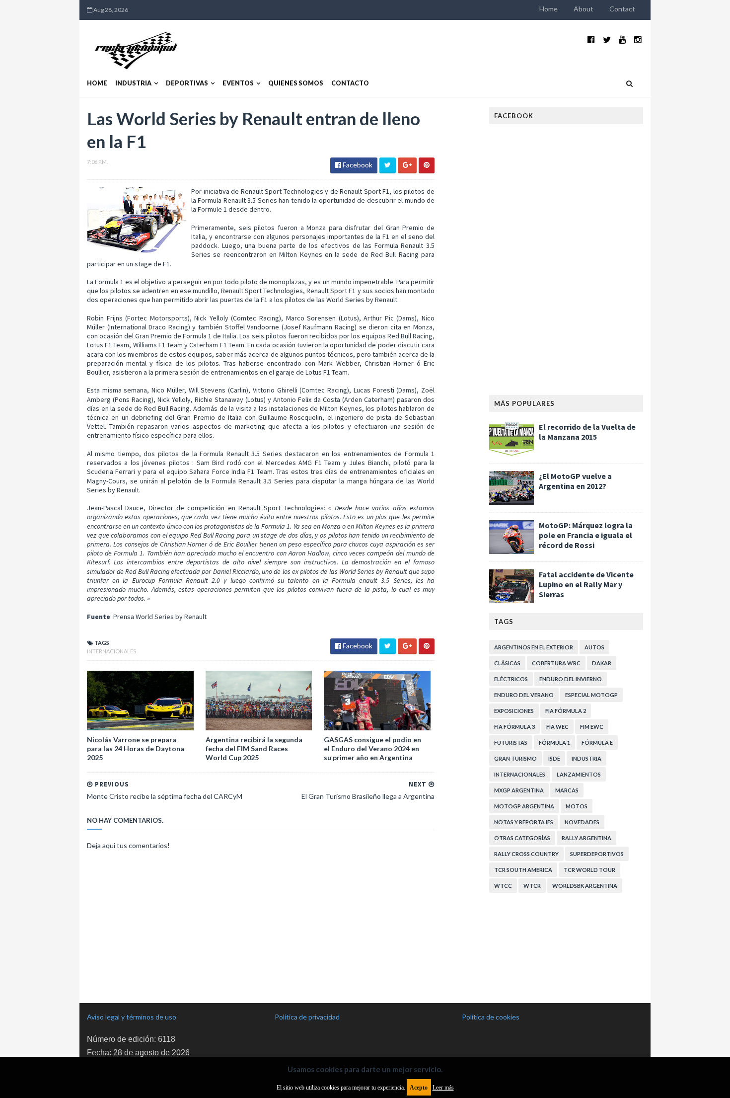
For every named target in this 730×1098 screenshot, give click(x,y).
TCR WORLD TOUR (589, 869)
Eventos (238, 83)
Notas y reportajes (523, 822)
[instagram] (638, 39)
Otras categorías (522, 838)
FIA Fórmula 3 (514, 726)
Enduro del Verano (524, 695)
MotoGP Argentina (524, 806)
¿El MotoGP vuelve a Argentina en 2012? (575, 481)
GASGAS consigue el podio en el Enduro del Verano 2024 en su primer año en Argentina (372, 748)
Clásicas (507, 663)
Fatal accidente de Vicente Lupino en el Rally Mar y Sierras (586, 584)
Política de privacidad (307, 1017)
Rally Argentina (586, 838)
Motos (576, 806)
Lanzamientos (579, 774)
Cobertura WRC (556, 663)
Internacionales (111, 651)
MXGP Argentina (519, 790)
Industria (133, 83)
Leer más (443, 1087)
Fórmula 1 (554, 742)
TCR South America (523, 869)
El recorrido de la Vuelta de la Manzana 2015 (587, 432)
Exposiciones (514, 710)
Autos (594, 647)
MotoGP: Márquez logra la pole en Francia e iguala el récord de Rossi (586, 535)
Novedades (582, 822)
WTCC (503, 885)
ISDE (554, 758)
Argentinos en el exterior (533, 647)
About (583, 8)
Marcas (567, 790)
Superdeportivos (597, 854)
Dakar (601, 663)
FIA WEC (557, 726)
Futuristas (510, 742)
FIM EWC (591, 726)
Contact (622, 8)
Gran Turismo (515, 758)
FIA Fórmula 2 (565, 710)
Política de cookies (490, 1017)
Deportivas (187, 83)
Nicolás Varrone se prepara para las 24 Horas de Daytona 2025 (135, 748)
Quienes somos (295, 83)
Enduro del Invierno (570, 679)
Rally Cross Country (526, 854)
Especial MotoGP (591, 695)
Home (548, 8)
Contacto (350, 83)
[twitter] (606, 39)
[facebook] (591, 39)
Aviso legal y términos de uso (131, 1017)
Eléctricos (511, 679)
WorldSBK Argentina (584, 885)
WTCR (532, 885)
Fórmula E (597, 742)
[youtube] (622, 39)
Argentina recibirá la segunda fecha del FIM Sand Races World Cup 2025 (254, 748)
